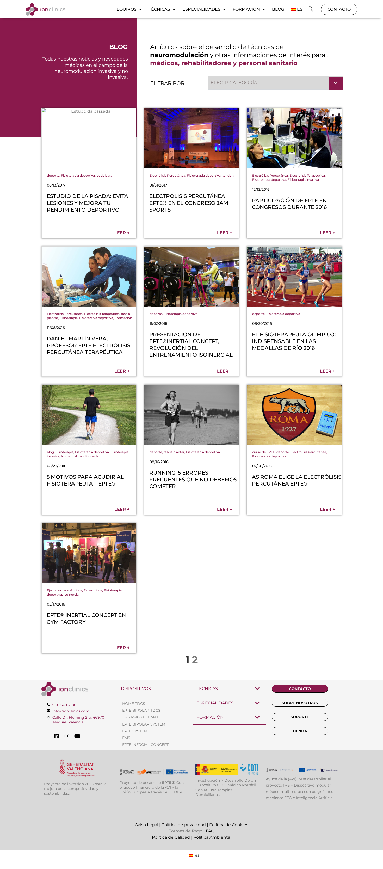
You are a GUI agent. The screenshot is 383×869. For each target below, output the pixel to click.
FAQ (210, 831)
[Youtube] (77, 736)
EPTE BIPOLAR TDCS (141, 710)
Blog (278, 9)
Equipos (126, 9)
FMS (126, 737)
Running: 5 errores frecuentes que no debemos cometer (193, 479)
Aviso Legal (146, 824)
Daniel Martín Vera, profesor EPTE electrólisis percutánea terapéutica (88, 345)
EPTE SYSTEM (134, 731)
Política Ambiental (212, 837)
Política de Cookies (228, 824)
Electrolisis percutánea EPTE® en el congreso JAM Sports (188, 203)
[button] (310, 9)
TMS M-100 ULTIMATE (141, 717)
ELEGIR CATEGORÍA (234, 83)
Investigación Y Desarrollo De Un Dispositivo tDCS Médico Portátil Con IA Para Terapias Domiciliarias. (225, 787)
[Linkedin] (56, 736)
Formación (246, 9)
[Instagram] (67, 736)
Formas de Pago (185, 831)
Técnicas (159, 9)
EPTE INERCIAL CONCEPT (145, 744)
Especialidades (201, 9)
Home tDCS (133, 703)
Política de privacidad (184, 824)
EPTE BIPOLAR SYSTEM (143, 724)
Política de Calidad (171, 837)
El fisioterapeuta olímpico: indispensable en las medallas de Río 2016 (294, 341)
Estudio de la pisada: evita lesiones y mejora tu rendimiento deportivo (87, 203)
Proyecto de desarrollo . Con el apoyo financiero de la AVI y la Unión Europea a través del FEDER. (152, 787)
